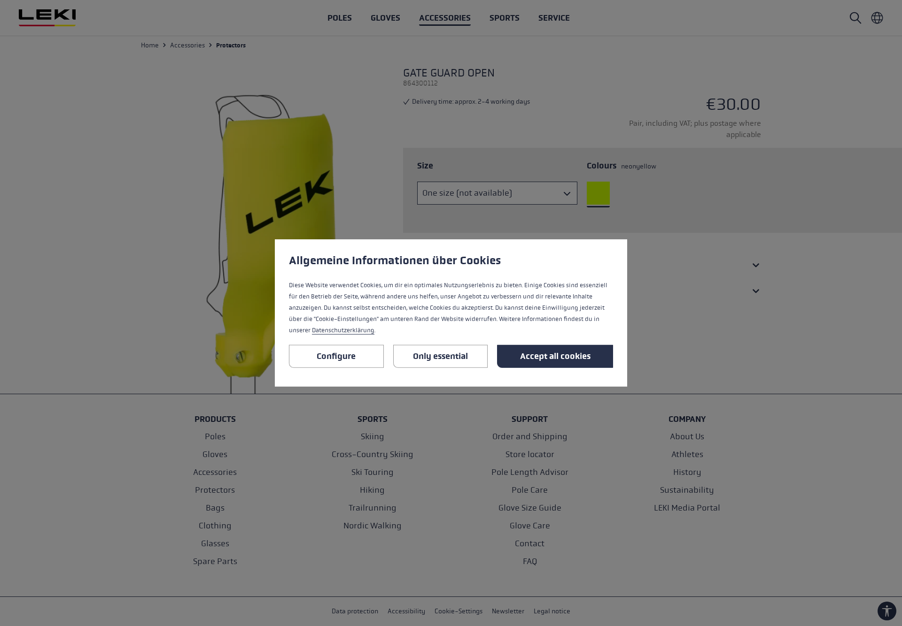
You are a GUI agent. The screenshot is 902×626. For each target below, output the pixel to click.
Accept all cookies (555, 356)
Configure (336, 356)
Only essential (440, 356)
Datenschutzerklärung (343, 330)
